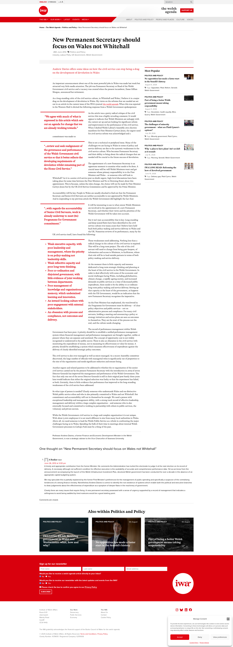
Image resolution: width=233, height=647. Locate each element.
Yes (49, 576)
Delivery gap (156, 176)
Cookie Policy (194, 642)
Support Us (187, 10)
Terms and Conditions (88, 634)
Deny (200, 637)
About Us (104, 612)
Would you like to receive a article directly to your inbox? (70, 573)
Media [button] (84, 19)
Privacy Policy (91, 587)
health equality (165, 112)
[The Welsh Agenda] (169, 10)
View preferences (220, 637)
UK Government (78, 55)
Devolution (155, 112)
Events (76, 19)
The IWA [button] (43, 19)
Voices (190, 19)
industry (56, 55)
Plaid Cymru (172, 136)
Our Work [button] (55, 19)
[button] (228, 619)
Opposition (155, 88)
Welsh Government (94, 55)
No (42, 576)
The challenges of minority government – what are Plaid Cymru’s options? (162, 127)
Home (41, 27)
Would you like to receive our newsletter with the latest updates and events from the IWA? (78, 580)
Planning (154, 158)
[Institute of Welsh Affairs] (43, 10)
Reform (167, 88)
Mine (174, 112)
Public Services (76, 615)
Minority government (159, 136)
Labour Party (65, 55)
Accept (180, 637)
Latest (67, 19)
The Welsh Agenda (53, 27)
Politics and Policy (144, 19)
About (129, 19)
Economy (73, 617)
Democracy (74, 612)
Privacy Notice (204, 642)
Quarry (147, 115)
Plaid (162, 88)
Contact (104, 615)
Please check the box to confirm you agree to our (69, 587)
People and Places (165, 19)
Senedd (174, 88)
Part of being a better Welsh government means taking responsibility (157, 103)
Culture (180, 19)
